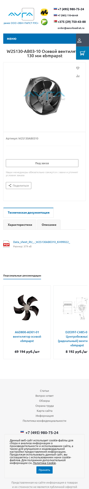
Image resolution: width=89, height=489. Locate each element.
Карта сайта (44, 410)
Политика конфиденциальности (44, 420)
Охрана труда (44, 405)
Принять (44, 470)
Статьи (44, 390)
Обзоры (44, 400)
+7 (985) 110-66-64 (68, 15)
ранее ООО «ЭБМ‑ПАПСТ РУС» (21, 23)
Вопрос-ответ (44, 395)
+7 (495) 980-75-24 (71, 8)
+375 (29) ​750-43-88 (72, 21)
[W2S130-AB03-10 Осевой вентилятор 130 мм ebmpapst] (44, 96)
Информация (45, 415)
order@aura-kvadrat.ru (71, 27)
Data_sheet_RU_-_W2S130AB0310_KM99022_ (41, 242)
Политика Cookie (44, 463)
